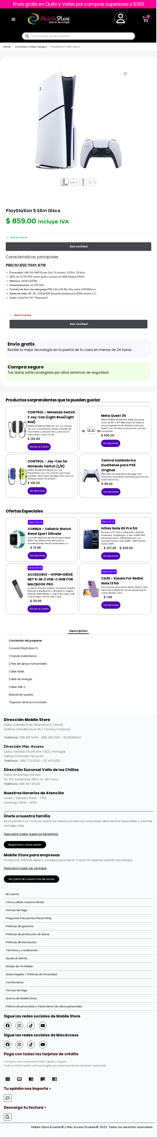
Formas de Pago (16, 910)
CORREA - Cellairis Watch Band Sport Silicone (49, 531)
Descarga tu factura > (25, 1107)
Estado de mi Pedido (19, 966)
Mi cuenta (12, 894)
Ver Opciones (110, 443)
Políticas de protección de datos (27, 934)
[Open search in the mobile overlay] (78, 36)
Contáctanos (15, 982)
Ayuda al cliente (16, 958)
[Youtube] (43, 1026)
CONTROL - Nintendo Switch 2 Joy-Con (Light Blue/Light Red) (51, 417)
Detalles (17, 423)
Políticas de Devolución (21, 942)
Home (7, 46)
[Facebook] (7, 1026)
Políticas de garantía (19, 926)
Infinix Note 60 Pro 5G (119, 528)
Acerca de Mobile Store (21, 998)
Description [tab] (78, 631)
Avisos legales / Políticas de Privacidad (31, 974)
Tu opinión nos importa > (27, 1088)
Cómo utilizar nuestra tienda (25, 902)
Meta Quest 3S (113, 415)
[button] (13, 19)
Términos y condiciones (22, 950)
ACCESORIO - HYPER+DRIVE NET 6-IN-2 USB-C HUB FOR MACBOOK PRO (50, 579)
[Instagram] (19, 1026)
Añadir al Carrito (39, 446)
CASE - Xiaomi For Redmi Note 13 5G (122, 581)
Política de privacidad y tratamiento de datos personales (44, 1006)
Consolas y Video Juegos (31, 46)
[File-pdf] (7, 1117)
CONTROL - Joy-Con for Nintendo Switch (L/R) (48, 464)
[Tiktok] (31, 1026)
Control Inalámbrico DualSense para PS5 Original (118, 465)
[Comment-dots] (7, 1098)
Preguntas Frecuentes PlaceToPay (29, 918)
